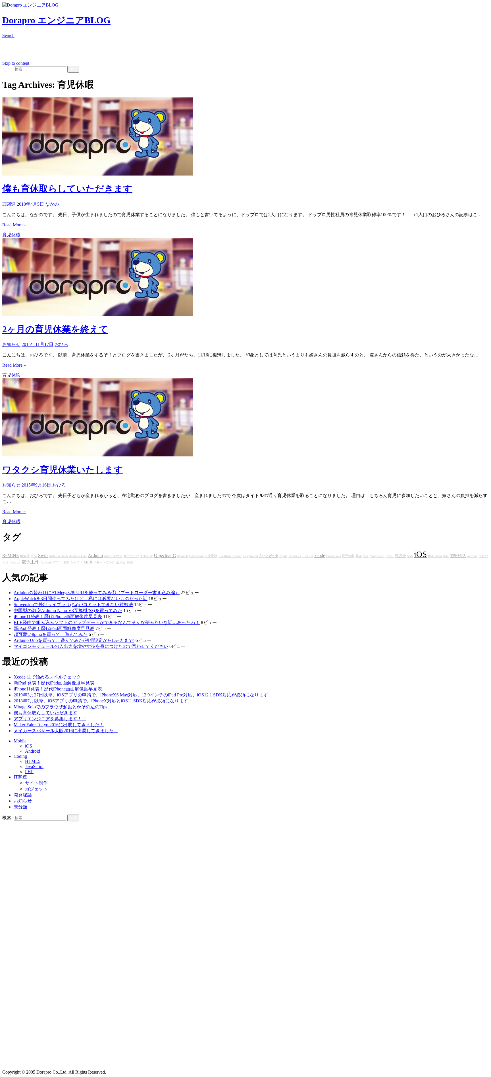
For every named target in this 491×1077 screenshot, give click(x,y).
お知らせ (11, 344)
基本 (358, 556)
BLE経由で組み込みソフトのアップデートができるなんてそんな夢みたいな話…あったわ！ (107, 622)
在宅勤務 (211, 556)
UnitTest (307, 556)
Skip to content (15, 63)
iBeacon (15, 562)
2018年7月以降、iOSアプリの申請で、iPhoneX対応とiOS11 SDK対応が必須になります (101, 700)
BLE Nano (435, 556)
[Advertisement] (172, 1030)
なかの (52, 204)
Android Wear (113, 556)
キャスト (76, 562)
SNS (410, 556)
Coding (20, 756)
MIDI (88, 562)
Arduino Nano (58, 556)
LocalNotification (230, 556)
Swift (43, 555)
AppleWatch (268, 556)
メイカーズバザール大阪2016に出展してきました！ (66, 730)
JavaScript (34, 766)
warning (472, 556)
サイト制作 (36, 782)
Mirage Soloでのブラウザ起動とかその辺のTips (60, 706)
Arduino (95, 555)
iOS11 (390, 556)
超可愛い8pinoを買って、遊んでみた (51, 634)
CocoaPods (333, 556)
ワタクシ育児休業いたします (62, 470)
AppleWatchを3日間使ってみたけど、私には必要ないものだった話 (80, 598)
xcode (319, 555)
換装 (130, 562)
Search (8, 35)
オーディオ (131, 556)
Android (46, 562)
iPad (446, 556)
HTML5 (32, 761)
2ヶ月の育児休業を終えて (55, 329)
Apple (283, 556)
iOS (420, 554)
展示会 (121, 562)
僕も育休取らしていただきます (67, 188)
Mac (366, 556)
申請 (34, 556)
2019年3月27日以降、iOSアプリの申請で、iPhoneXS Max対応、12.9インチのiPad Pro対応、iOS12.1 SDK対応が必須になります (141, 694)
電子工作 (30, 562)
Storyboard (377, 556)
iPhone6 (182, 556)
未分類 (20, 806)
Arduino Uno (78, 556)
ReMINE (10, 555)
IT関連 (9, 204)
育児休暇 (11, 234)
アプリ (57, 562)
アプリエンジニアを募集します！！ (50, 718)
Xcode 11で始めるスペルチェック (47, 677)
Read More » (14, 224)
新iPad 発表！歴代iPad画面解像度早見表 (54, 628)
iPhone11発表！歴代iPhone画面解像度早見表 (58, 616)
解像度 (25, 556)
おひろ (61, 344)
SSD (66, 562)
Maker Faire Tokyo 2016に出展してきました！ (59, 724)
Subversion (196, 556)
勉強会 (400, 556)
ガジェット (36, 788)
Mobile (20, 740)
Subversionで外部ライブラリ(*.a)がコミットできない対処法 (73, 604)
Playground (250, 556)
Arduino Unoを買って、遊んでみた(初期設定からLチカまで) (74, 640)
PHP (29, 771)
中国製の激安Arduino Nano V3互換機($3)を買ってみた (68, 610)
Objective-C (165, 555)
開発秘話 (458, 555)
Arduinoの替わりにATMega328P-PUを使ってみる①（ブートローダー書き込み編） (97, 592)
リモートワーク (104, 562)
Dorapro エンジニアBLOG (56, 20)
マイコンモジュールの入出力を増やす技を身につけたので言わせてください (91, 646)
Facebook (294, 556)
